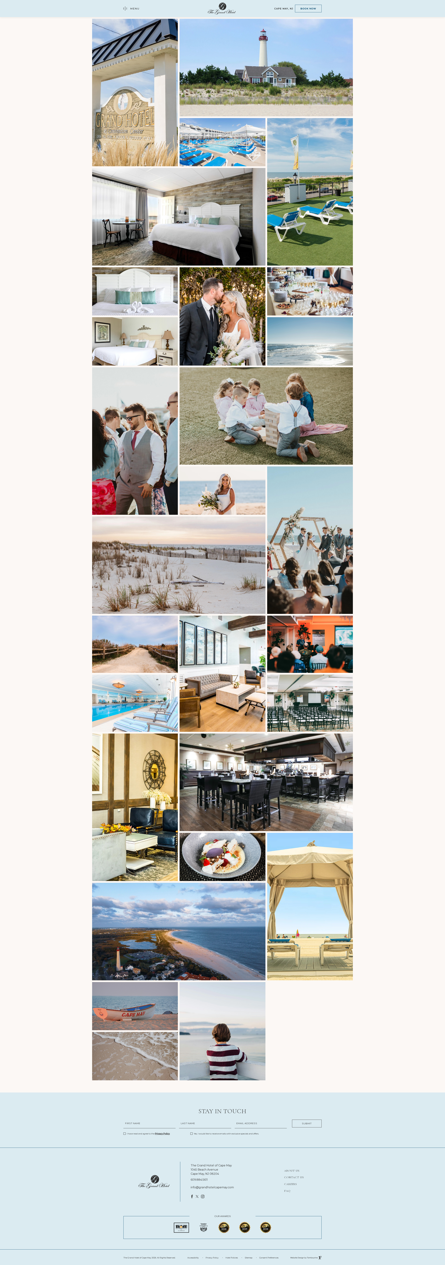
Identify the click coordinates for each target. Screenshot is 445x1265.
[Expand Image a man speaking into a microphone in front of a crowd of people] (310, 644)
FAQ (287, 1191)
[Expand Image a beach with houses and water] (178, 931)
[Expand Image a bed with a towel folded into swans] (135, 291)
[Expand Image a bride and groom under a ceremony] (310, 540)
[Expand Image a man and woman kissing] (222, 316)
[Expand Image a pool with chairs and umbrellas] (222, 142)
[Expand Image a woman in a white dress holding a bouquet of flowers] (222, 490)
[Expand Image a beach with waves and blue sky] (310, 341)
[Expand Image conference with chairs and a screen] (310, 703)
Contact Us (294, 1177)
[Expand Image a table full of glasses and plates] (310, 291)
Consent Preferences (268, 1257)
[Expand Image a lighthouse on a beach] (266, 67)
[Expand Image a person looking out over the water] (222, 1031)
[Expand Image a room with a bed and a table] (178, 217)
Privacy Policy (162, 1133)
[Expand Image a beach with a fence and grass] (178, 565)
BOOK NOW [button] (308, 8)
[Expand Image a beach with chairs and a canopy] (310, 906)
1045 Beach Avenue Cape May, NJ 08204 (205, 1171)
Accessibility (193, 1257)
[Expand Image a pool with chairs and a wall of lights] (135, 703)
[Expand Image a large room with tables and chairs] (266, 782)
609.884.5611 (199, 1179)
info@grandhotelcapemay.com (212, 1187)
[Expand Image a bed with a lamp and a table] (135, 341)
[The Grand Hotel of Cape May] (154, 1181)
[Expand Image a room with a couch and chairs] (222, 674)
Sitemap (248, 1257)
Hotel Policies (231, 1257)
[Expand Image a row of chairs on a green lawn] (310, 192)
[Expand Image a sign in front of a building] (135, 92)
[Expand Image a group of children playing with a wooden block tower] (266, 416)
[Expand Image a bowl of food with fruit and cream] (222, 857)
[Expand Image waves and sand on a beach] (135, 1056)
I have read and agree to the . (148, 1133)
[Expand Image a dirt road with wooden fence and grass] (135, 644)
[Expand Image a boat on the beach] (135, 1006)
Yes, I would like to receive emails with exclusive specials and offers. (226, 1133)
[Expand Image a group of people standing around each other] (135, 441)
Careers (290, 1184)
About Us (292, 1170)
